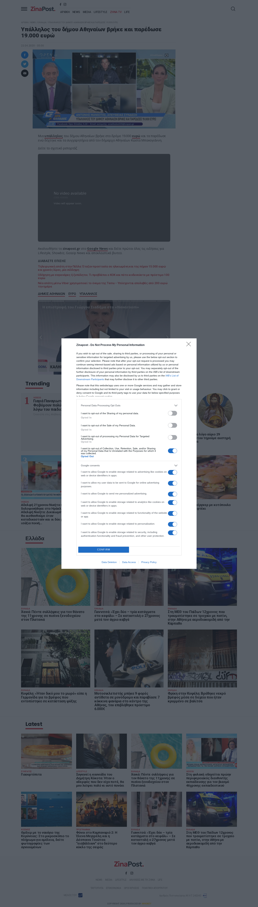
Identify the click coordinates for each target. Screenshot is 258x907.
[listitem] (129, 405)
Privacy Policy (149, 562)
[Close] (189, 345)
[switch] (172, 413)
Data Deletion (109, 562)
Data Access (129, 562)
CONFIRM (103, 549)
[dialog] (129, 453)
